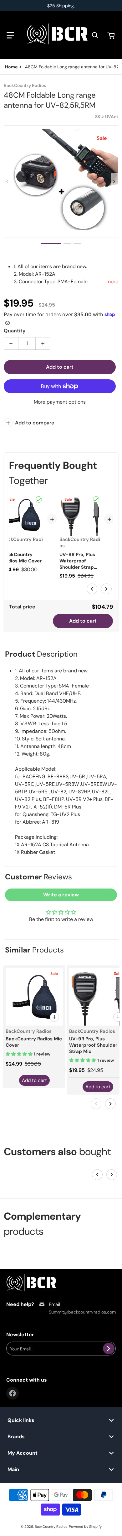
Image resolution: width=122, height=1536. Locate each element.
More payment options (60, 402)
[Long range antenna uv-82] (51, 243)
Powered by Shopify (85, 1526)
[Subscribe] (108, 1348)
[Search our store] (95, 35)
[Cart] (111, 35)
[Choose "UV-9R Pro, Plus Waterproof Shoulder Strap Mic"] (96, 499)
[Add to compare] (54, 1017)
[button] (10, 35)
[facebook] (12, 1393)
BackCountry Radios (51, 1526)
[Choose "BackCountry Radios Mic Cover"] (39, 499)
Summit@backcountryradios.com (82, 1312)
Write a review (61, 894)
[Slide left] (7, 181)
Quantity (14, 330)
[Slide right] (114, 181)
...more (111, 281)
